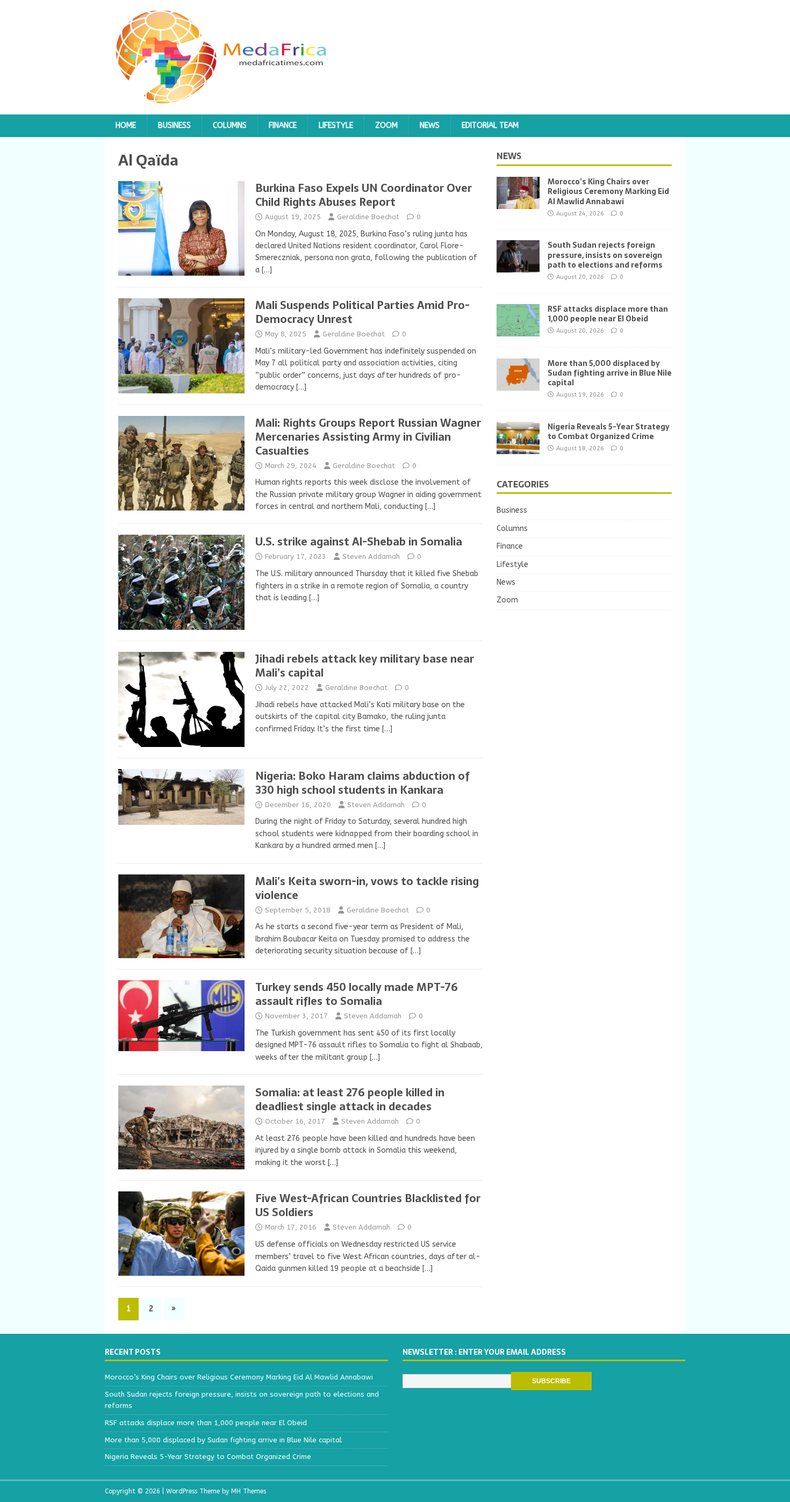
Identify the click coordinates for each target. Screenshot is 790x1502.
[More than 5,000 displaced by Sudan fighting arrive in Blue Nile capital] (518, 384)
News (430, 125)
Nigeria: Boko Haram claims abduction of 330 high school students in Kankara (362, 783)
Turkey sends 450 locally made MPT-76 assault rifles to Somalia (356, 994)
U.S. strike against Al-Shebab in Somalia (358, 541)
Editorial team (490, 125)
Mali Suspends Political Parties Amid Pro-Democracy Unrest (362, 312)
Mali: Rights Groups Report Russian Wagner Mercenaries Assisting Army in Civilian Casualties (368, 436)
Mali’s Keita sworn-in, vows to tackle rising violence (367, 888)
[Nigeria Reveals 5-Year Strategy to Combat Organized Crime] (518, 447)
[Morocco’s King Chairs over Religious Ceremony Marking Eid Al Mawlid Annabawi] (518, 202)
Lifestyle (336, 125)
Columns (230, 125)
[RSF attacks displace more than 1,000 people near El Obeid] (518, 329)
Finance (283, 125)
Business (174, 125)
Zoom (386, 125)
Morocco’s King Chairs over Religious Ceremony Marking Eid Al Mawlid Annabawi (608, 191)
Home (126, 125)
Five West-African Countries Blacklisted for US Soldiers (367, 1205)
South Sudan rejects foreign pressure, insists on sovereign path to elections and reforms (605, 254)
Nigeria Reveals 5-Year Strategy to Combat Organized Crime (609, 431)
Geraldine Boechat (368, 217)
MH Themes (248, 1491)
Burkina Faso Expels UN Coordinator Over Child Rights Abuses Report (363, 195)
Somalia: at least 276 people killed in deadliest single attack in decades (349, 1099)
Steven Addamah (371, 556)
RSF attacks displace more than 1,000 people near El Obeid (608, 314)
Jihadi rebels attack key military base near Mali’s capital (364, 665)
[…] (267, 270)
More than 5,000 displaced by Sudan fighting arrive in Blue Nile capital (610, 373)
